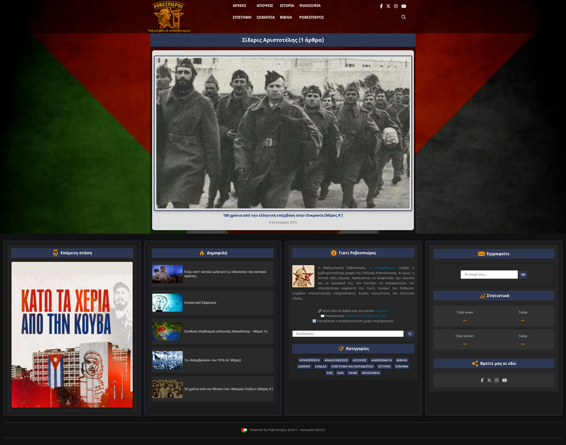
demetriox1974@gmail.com (366, 316)
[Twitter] (388, 6)
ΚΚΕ (330, 373)
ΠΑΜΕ (352, 373)
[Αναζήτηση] (403, 17)
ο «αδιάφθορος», (382, 268)
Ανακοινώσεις (336, 360)
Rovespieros (310, 360)
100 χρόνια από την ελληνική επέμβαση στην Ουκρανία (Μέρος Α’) (283, 215)
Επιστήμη (242, 17)
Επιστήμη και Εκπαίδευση (352, 366)
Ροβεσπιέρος (311, 17)
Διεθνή (304, 366)
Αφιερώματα (381, 360)
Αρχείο (239, 5)
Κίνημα (401, 366)
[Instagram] (396, 6)
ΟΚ (523, 274)
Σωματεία (266, 17)
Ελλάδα (321, 366)
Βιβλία (286, 17)
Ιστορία (287, 5)
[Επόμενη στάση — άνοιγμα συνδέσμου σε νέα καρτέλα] (72, 334)
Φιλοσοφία (310, 5)
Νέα (340, 373)
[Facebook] (381, 6)
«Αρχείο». (382, 311)
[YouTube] (403, 6)
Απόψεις (265, 5)
